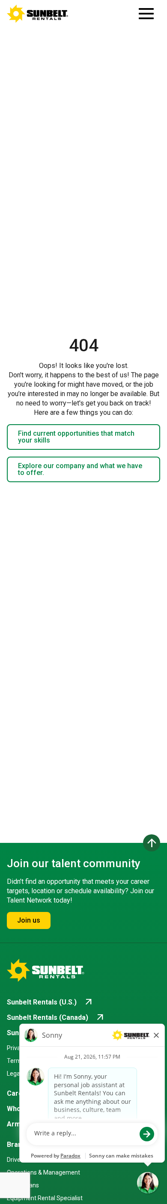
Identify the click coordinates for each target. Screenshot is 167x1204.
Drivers (16, 1159)
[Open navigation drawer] (146, 13)
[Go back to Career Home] (38, 13)
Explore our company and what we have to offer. (80, 469)
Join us (28, 920)
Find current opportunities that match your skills (76, 436)
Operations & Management (43, 1172)
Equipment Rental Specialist (45, 1198)
